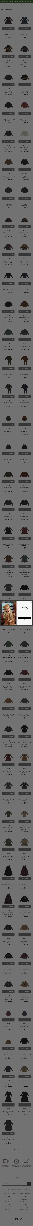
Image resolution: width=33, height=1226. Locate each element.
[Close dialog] (31, 602)
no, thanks (24, 619)
